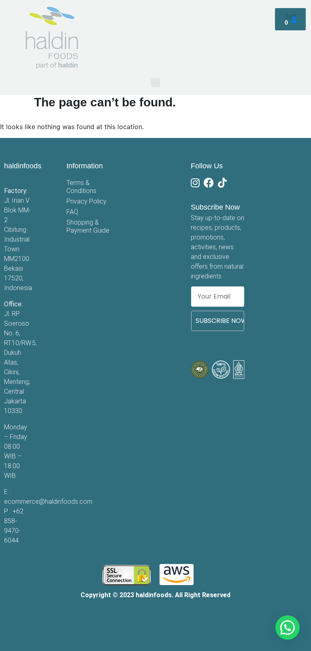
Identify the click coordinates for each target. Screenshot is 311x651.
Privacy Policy (86, 201)
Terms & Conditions (81, 187)
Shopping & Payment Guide (87, 226)
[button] (155, 82)
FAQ (72, 212)
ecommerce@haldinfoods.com (48, 501)
